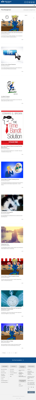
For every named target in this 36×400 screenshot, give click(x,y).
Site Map (20, 398)
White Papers (12, 371)
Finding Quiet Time (5, 244)
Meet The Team (3, 372)
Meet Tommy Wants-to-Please (7, 341)
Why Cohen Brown (4, 369)
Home (17, 398)
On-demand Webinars (13, 372)
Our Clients (3, 371)
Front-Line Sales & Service (21, 370)
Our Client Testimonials (3, 375)
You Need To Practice (5, 96)
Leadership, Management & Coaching (21, 373)
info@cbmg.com (32, 384)
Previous (4, 352)
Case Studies (12, 369)
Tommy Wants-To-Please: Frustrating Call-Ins (10, 179)
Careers (2, 378)
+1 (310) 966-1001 (31, 382)
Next (15, 352)
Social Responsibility (4, 382)
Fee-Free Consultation (17, 360)
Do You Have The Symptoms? (7, 212)
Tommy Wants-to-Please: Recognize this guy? (10, 276)
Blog (10, 376)
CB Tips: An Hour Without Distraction (8, 64)
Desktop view (31, 392)
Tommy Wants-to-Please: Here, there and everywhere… (12, 32)
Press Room (3, 377)
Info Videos (11, 374)
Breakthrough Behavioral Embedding (22, 376)
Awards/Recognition (4, 380)
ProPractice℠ (21, 385)
